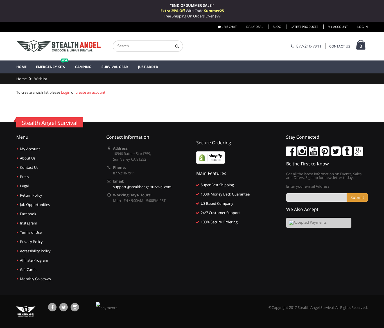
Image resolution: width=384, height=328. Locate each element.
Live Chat (229, 26)
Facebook (28, 213)
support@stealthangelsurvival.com (142, 186)
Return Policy (31, 195)
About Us (27, 158)
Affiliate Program (34, 260)
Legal (24, 185)
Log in (362, 26)
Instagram (28, 223)
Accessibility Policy (35, 250)
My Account (338, 26)
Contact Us (29, 167)
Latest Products (304, 26)
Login (65, 92)
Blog (277, 26)
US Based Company (217, 203)
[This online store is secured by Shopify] (210, 156)
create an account (90, 92)
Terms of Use (31, 232)
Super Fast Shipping (217, 184)
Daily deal (254, 26)
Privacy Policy (31, 241)
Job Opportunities (35, 204)
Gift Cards (28, 269)
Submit (357, 197)
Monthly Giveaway (35, 278)
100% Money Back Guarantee (225, 194)
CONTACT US (339, 46)
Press (24, 176)
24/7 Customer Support (220, 212)
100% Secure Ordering (219, 221)
